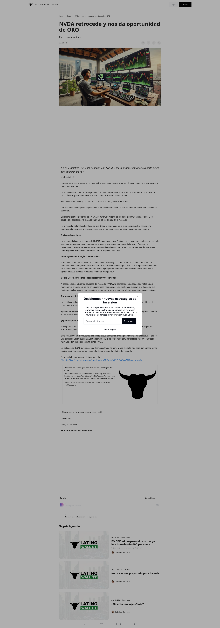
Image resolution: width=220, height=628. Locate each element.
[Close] (138, 297)
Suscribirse (129, 321)
